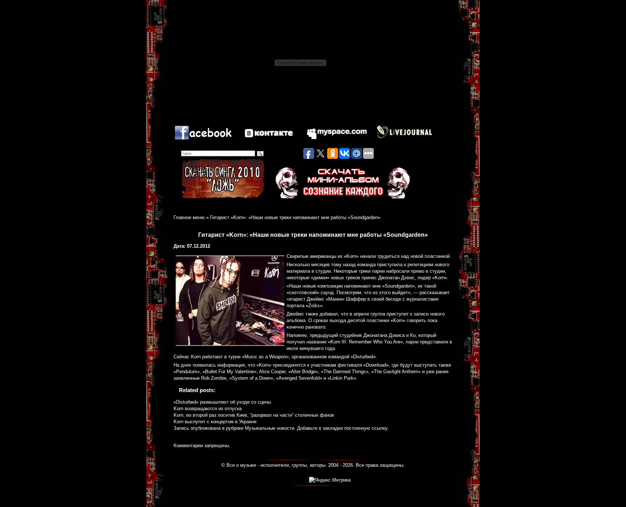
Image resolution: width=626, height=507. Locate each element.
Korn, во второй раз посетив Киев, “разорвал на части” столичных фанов (254, 415)
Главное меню (189, 217)
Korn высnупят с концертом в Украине (215, 421)
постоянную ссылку (365, 428)
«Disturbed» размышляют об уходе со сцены (222, 402)
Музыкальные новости (269, 428)
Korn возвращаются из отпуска (208, 408)
